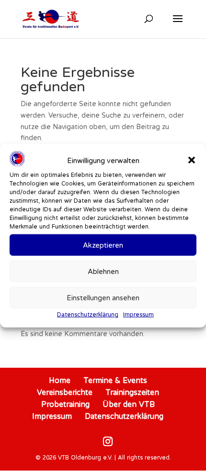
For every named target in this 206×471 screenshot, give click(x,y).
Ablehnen (103, 271)
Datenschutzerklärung (87, 314)
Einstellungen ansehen (103, 298)
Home (59, 380)
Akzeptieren (103, 245)
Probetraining (65, 404)
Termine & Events (115, 380)
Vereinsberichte (64, 392)
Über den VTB (129, 404)
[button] (191, 160)
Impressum (138, 314)
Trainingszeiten (132, 392)
